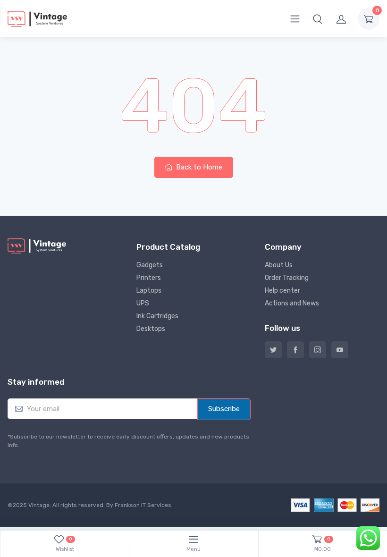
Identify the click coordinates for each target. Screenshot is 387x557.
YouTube (339, 349)
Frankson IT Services (143, 505)
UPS (142, 303)
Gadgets (149, 265)
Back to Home (198, 167)
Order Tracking (287, 278)
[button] (317, 19)
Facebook (295, 349)
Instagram (317, 349)
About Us (279, 265)
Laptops (148, 291)
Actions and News (292, 303)
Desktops (150, 329)
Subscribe (224, 409)
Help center (282, 291)
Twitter (273, 349)
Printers (148, 278)
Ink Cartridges (157, 316)
